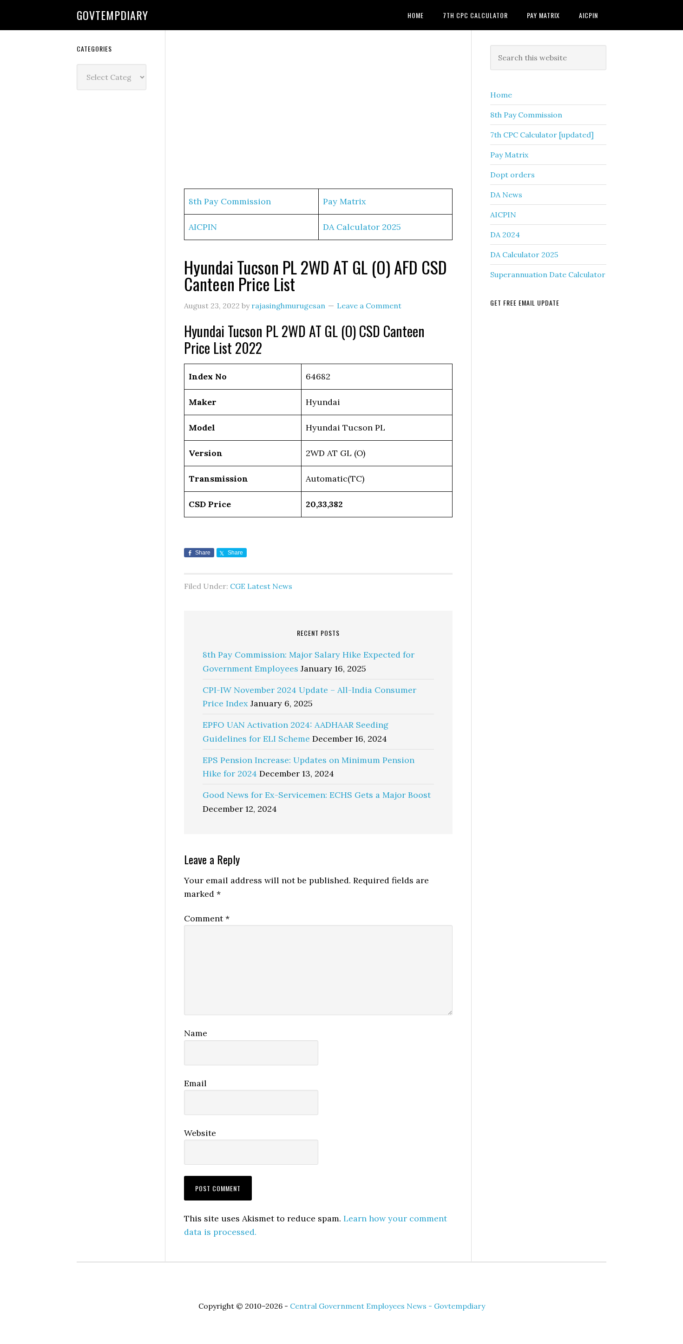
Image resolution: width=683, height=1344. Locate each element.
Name (195, 1033)
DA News (506, 194)
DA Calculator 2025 (362, 227)
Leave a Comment (369, 305)
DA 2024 (505, 234)
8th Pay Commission (230, 201)
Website (200, 1133)
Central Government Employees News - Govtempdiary (387, 1306)
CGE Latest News (261, 586)
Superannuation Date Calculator (547, 274)
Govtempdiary (112, 15)
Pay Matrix (344, 201)
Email (195, 1083)
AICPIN (203, 227)
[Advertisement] (318, 110)
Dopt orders (512, 174)
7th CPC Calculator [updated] (542, 134)
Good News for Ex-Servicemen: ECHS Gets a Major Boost (317, 794)
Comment (207, 918)
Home (501, 94)
